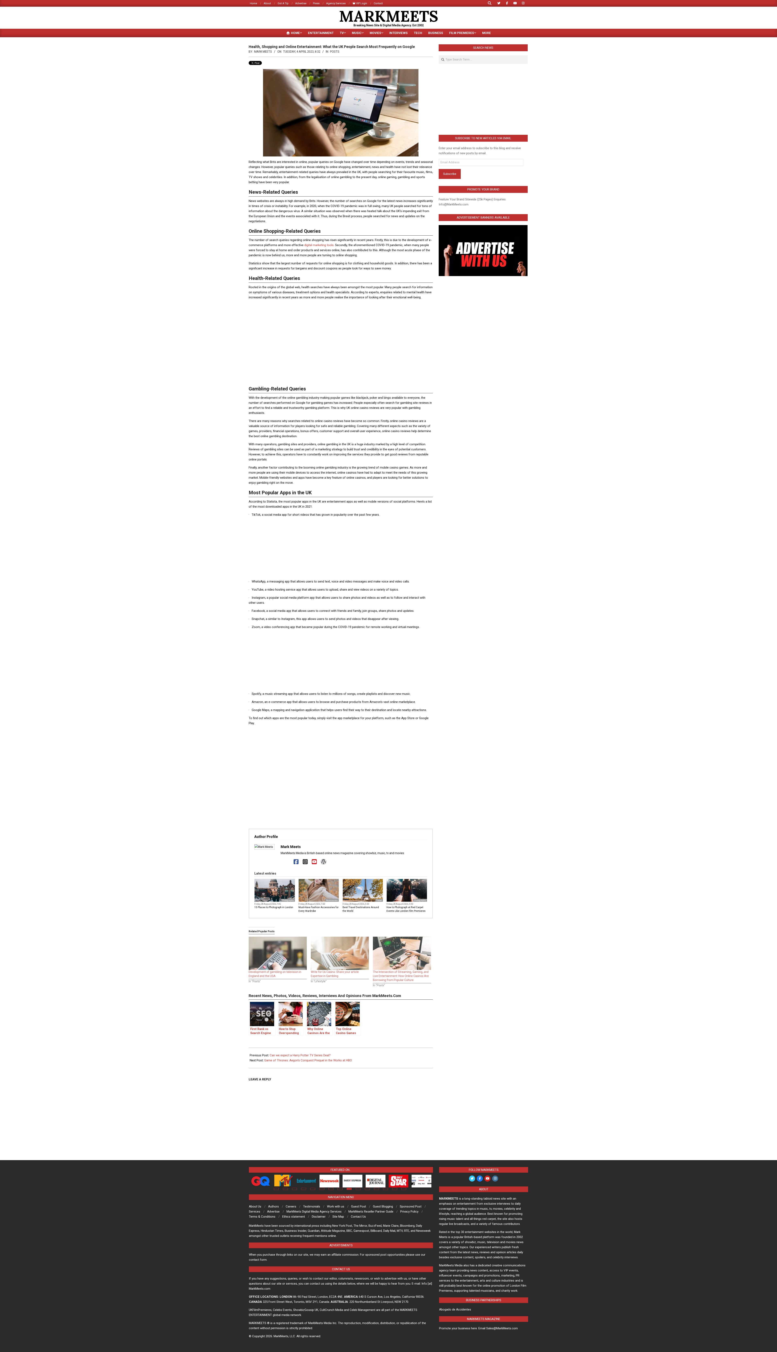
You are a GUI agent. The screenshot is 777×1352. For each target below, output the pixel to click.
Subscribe (449, 174)
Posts (334, 51)
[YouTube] (314, 862)
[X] (287, 862)
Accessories (332, 900)
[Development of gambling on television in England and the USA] (278, 953)
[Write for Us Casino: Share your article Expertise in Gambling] (340, 953)
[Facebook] (296, 862)
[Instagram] (305, 862)
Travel (379, 900)
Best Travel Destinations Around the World (361, 909)
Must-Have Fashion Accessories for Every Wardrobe (318, 909)
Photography (288, 900)
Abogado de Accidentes (455, 1309)
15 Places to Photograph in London (273, 907)
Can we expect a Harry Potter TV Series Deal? (300, 1055)
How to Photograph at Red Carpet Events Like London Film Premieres (406, 909)
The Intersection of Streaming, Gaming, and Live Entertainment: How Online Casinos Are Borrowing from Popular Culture (401, 976)
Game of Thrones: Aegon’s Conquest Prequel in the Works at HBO (308, 1060)
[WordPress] (323, 862)
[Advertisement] (340, 312)
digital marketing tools (319, 245)
